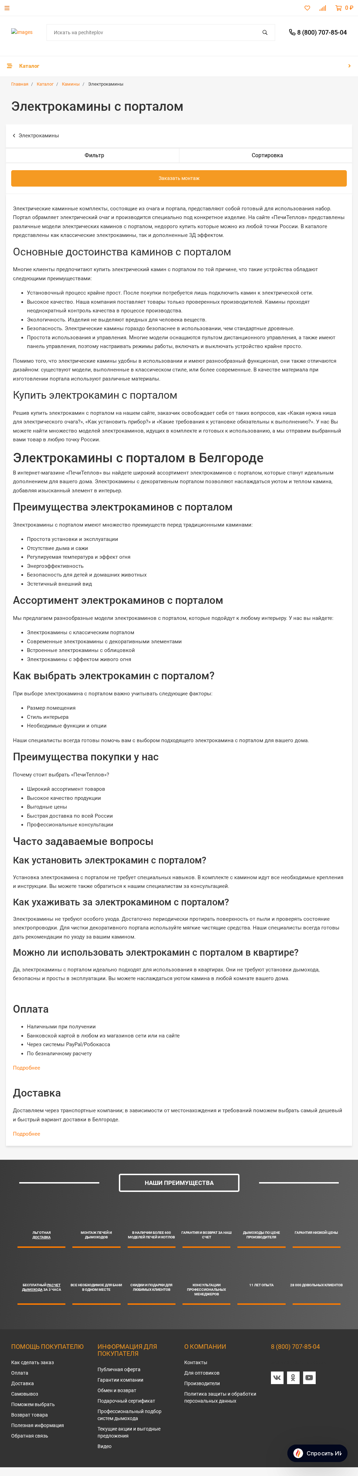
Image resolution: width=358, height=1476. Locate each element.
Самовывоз (24, 1394)
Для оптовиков (202, 1373)
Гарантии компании (120, 1380)
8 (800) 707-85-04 (295, 1346)
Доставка (22, 1383)
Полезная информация (37, 1425)
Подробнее (26, 1068)
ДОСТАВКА (42, 1237)
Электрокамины (39, 135)
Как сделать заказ (32, 1362)
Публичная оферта (119, 1369)
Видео (105, 1446)
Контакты (195, 1362)
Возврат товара (29, 1415)
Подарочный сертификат (126, 1401)
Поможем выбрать (33, 1404)
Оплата (19, 1373)
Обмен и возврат (117, 1390)
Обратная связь (29, 1436)
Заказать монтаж (179, 178)
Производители (202, 1383)
